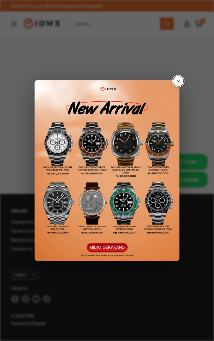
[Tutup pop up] (178, 81)
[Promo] (107, 170)
